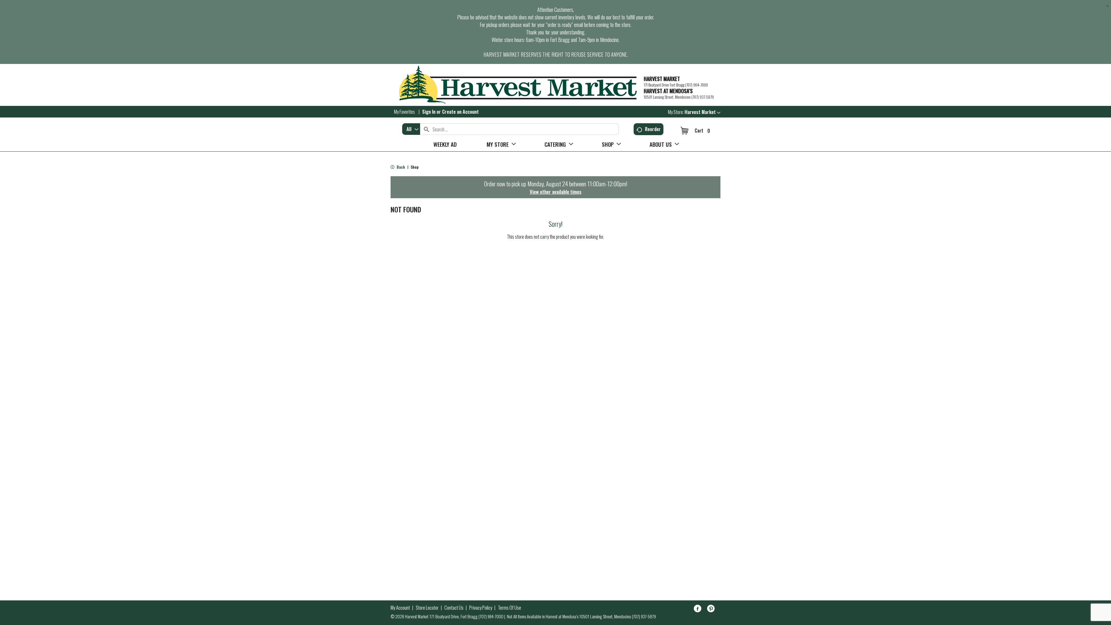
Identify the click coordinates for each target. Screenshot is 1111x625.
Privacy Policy (480, 608)
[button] (702, 111)
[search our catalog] (426, 129)
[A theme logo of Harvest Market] (514, 85)
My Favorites (404, 111)
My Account (400, 608)
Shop (415, 167)
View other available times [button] (556, 191)
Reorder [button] (653, 129)
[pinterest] (711, 609)
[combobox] (411, 129)
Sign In (428, 111)
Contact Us (453, 608)
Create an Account (460, 111)
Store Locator (427, 608)
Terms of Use (509, 608)
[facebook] (697, 609)
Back (400, 167)
